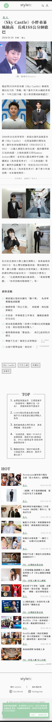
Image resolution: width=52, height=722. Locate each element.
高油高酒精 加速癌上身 (34, 649)
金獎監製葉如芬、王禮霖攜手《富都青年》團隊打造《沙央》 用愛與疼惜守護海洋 (28, 403)
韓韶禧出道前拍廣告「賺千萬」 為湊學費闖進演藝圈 (27, 300)
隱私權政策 (37, 687)
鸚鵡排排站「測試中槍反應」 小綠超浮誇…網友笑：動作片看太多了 (28, 452)
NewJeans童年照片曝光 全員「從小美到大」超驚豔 (36, 476)
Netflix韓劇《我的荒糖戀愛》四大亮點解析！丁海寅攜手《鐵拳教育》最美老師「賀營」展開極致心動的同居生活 (37, 636)
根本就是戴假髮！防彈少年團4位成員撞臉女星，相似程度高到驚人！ (28, 325)
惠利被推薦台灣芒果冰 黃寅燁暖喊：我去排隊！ (28, 426)
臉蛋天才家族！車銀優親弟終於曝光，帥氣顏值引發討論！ (37, 524)
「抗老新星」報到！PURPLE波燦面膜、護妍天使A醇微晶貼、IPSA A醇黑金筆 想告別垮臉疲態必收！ (28, 438)
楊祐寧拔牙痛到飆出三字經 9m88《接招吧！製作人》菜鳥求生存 (37, 509)
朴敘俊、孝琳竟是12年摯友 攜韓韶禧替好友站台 (27, 317)
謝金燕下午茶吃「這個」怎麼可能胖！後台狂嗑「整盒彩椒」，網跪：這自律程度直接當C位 (37, 588)
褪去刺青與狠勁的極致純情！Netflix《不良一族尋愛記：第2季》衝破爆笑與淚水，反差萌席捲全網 (37, 620)
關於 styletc (15, 687)
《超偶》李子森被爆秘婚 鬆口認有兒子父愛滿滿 (37, 492)
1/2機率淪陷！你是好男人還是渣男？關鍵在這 (36, 603)
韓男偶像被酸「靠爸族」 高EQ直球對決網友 (28, 334)
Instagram (37, 691)
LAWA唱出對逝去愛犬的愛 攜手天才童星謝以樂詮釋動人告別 (28, 415)
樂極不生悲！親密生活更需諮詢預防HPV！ (37, 555)
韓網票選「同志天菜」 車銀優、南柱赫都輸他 (27, 308)
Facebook (18, 691)
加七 (23, 37)
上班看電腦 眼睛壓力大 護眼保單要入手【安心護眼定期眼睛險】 (37, 572)
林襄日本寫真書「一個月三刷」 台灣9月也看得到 (35, 539)
